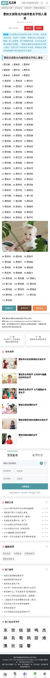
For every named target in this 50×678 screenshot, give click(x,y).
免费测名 (39, 28)
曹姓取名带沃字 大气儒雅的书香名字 (32, 391)
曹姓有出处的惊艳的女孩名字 (32, 359)
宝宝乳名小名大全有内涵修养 (17, 604)
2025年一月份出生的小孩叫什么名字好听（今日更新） (21, 588)
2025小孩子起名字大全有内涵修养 (19, 508)
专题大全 (28, 657)
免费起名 (29, 28)
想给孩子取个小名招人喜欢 (16, 512)
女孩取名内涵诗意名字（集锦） (18, 516)
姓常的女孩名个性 (12, 584)
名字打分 (24, 308)
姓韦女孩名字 (10, 608)
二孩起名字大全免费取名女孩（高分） (20, 600)
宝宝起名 (18, 8)
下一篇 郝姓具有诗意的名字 (38, 338)
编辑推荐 (9, 546)
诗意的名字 (29, 554)
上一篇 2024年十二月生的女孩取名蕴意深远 (11, 339)
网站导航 (16, 657)
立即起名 (25, 486)
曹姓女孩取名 (8, 559)
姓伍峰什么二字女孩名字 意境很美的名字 (21, 592)
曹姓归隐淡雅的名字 (27, 435)
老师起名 (39, 308)
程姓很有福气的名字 (13, 580)
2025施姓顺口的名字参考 (15, 533)
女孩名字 (28, 8)
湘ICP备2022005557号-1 (26, 662)
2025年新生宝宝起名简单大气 (17, 612)
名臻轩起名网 (6, 8)
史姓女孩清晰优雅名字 (14, 576)
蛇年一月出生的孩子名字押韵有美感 (19, 537)
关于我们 (34, 657)
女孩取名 (17, 554)
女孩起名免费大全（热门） (16, 520)
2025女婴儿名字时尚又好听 (16, 524)
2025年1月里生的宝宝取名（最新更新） (21, 596)
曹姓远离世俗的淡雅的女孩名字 (33, 420)
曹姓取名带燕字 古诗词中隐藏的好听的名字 (32, 376)
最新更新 (22, 657)
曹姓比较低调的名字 (27, 405)
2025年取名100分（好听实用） (17, 528)
